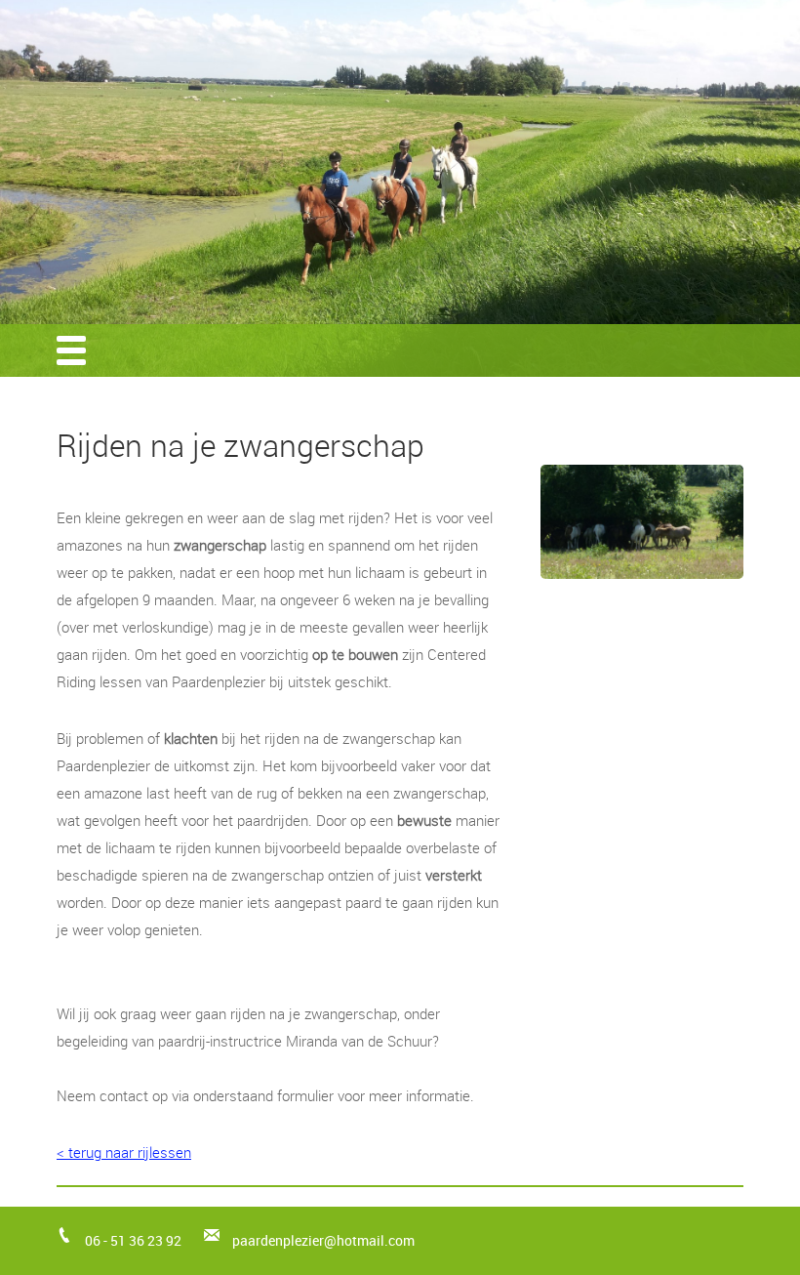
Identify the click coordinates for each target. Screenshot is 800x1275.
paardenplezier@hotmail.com (323, 1240)
